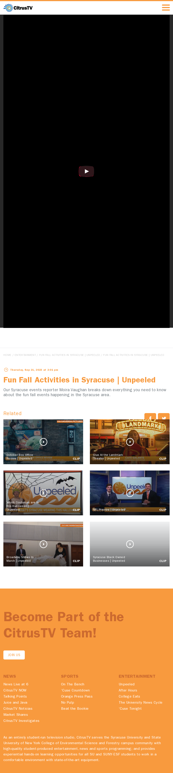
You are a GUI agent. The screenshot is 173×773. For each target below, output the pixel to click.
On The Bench (72, 685)
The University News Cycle (141, 703)
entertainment (25, 355)
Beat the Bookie (75, 709)
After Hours (128, 691)
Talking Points (15, 697)
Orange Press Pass (77, 697)
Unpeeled (126, 685)
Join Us (14, 655)
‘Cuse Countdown (75, 691)
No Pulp (67, 703)
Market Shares (15, 715)
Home (7, 355)
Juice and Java (15, 703)
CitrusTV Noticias (17, 709)
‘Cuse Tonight (130, 709)
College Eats (129, 697)
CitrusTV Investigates (21, 721)
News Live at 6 (15, 685)
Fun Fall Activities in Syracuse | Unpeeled (69, 355)
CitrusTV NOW (15, 691)
